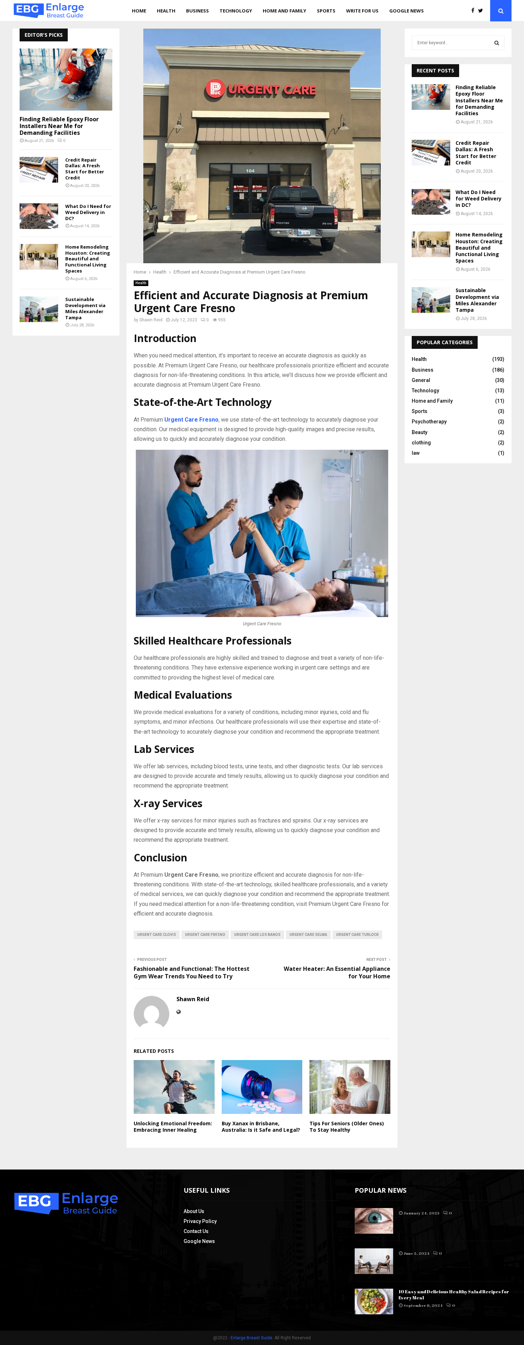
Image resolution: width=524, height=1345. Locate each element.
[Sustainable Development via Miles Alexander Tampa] (39, 309)
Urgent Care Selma (308, 935)
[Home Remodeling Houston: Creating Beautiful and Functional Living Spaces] (39, 257)
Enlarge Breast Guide (251, 1337)
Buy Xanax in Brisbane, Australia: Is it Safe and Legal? (261, 1126)
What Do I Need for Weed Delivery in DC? (88, 212)
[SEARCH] (496, 43)
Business (197, 10)
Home (139, 10)
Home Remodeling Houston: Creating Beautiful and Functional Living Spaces (87, 259)
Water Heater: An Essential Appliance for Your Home (337, 972)
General (421, 380)
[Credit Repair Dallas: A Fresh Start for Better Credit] (39, 170)
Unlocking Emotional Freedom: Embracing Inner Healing (173, 1126)
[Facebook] (474, 11)
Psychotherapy (429, 421)
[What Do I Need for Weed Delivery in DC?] (39, 216)
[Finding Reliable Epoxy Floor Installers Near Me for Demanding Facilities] (66, 79)
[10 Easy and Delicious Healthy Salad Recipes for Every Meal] (374, 1301)
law (416, 453)
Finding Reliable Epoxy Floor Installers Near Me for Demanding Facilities (59, 126)
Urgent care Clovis (156, 935)
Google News (406, 10)
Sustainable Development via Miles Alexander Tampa (85, 308)
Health (166, 10)
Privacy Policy (200, 1221)
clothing (421, 442)
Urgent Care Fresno (205, 935)
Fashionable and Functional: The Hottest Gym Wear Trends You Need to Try (192, 972)
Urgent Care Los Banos (257, 935)
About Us (194, 1211)
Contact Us (196, 1231)
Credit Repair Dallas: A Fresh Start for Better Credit (84, 169)
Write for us (362, 10)
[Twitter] (482, 11)
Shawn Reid (151, 319)
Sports (326, 10)
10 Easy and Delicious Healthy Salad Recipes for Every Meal (454, 1294)
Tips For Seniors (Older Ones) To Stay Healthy (346, 1126)
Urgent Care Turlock (357, 935)
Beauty (419, 432)
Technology (236, 10)
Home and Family (284, 10)
